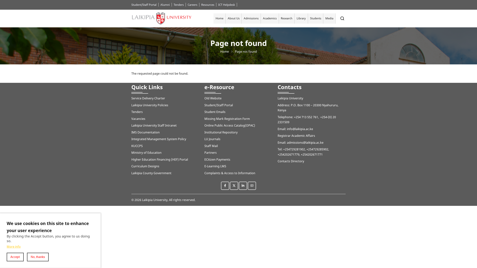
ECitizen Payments (217, 159)
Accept (15, 257)
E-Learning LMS (215, 166)
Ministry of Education (146, 153)
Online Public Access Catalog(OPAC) (229, 125)
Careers (192, 5)
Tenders (179, 5)
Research (286, 18)
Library (301, 18)
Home (219, 18)
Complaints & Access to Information (229, 173)
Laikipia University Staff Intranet (154, 125)
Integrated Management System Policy (158, 139)
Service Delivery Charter (148, 98)
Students (315, 18)
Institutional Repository (221, 132)
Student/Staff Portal (144, 5)
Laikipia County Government (151, 173)
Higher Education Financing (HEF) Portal (159, 159)
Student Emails (214, 112)
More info (14, 247)
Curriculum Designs (145, 166)
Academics (270, 18)
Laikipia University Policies (149, 105)
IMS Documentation (145, 132)
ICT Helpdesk (226, 5)
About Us (234, 18)
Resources (207, 5)
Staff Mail (211, 146)
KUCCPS (137, 146)
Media (329, 18)
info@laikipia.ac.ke (300, 129)
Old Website (213, 98)
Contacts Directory (291, 161)
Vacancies (138, 119)
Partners (210, 153)
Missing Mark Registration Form (227, 119)
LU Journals (212, 139)
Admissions (251, 18)
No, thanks (38, 257)
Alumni (165, 5)
